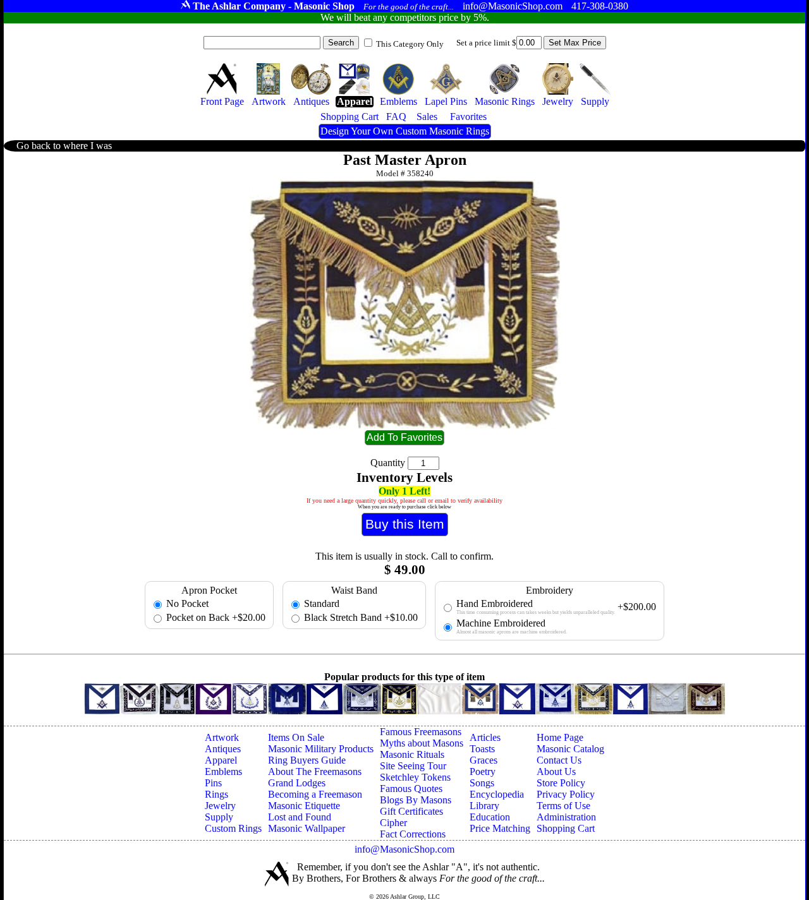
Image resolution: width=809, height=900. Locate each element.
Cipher (393, 822)
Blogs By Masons (415, 800)
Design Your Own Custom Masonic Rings (404, 131)
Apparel (221, 760)
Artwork (222, 737)
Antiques (223, 748)
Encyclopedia (497, 794)
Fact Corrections (413, 834)
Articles (485, 737)
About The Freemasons (315, 771)
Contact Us (559, 760)
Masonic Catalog (570, 748)
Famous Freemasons (420, 731)
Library (484, 805)
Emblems (223, 771)
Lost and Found (299, 817)
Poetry (483, 771)
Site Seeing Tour (413, 765)
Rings (216, 794)
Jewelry (220, 805)
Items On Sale (296, 737)
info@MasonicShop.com (404, 849)
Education (490, 817)
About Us (556, 771)
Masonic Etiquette (304, 805)
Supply (219, 817)
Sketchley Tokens (415, 777)
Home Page (560, 737)
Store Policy (561, 782)
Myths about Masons (421, 743)
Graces (483, 760)
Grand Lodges (296, 782)
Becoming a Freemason (315, 794)
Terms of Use (563, 805)
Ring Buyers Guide (307, 760)
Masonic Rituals (412, 754)
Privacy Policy (566, 794)
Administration (566, 817)
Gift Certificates (411, 811)
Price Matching (500, 828)
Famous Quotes (411, 788)
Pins (213, 782)
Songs (482, 782)
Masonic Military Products (321, 748)
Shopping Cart (566, 828)
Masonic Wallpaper (306, 828)
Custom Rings (233, 828)
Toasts (482, 748)
